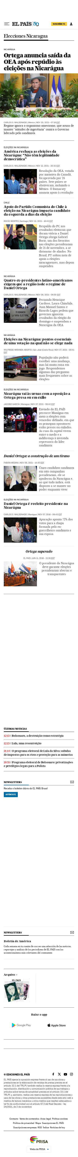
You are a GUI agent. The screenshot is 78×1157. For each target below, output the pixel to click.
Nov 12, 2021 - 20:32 (48, 166)
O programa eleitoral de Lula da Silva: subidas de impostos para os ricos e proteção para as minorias (38, 752)
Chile (6, 203)
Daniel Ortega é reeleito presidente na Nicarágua (36, 505)
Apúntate (10, 794)
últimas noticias (15, 728)
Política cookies (60, 1119)
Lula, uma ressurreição (26, 743)
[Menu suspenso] (7, 24)
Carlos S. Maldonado (15, 122)
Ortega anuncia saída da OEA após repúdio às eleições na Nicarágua (37, 62)
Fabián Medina (11, 463)
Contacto (13, 1119)
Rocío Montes (11, 221)
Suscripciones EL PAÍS (53, 1123)
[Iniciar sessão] (71, 24)
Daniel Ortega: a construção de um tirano (37, 456)
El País (26, 558)
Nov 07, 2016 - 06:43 (50, 514)
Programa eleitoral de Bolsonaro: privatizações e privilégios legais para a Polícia (38, 764)
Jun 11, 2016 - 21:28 (43, 558)
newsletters (13, 782)
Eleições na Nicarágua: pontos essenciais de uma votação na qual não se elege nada (38, 341)
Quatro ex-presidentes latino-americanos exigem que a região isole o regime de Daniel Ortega (38, 284)
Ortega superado (39, 551)
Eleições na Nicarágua (16, 147)
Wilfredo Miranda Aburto (18, 350)
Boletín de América (17, 941)
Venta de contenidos (29, 1119)
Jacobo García (12, 404)
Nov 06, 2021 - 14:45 (32, 463)
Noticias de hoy (57, 1127)
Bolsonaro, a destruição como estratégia (38, 735)
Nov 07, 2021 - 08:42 (43, 404)
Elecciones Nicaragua (26, 36)
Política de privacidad (23, 1123)
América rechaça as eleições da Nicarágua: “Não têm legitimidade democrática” (31, 155)
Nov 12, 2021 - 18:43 (41, 221)
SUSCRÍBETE (59, 24)
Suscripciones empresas (25, 1127)
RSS (40, 1127)
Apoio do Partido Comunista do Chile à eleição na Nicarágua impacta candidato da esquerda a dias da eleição (37, 211)
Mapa (38, 1123)
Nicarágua (9, 49)
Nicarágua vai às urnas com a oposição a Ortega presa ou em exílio (37, 395)
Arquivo (9, 975)
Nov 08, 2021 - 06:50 (48, 295)
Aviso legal (45, 1119)
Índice (46, 1127)
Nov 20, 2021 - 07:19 (48, 122)
